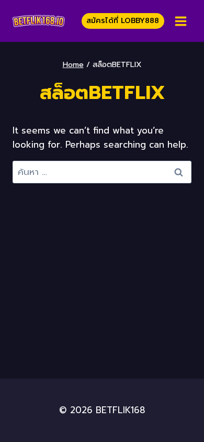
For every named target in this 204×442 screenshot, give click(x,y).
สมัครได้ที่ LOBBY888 (122, 20)
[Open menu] (180, 21)
